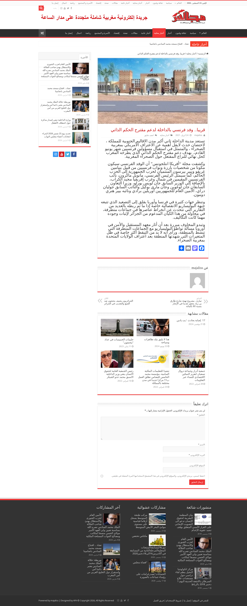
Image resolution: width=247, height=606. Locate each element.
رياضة (72, 3)
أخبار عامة (125, 3)
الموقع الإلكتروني (197, 465)
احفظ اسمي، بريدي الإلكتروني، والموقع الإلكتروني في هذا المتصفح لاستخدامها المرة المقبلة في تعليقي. (158, 476)
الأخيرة (84, 57)
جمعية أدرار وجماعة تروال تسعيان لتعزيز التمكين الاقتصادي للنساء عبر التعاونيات (191, 375)
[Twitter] (68, 8)
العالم (179, 3)
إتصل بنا (55, 3)
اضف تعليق (149, 135)
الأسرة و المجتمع (85, 3)
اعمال (64, 3)
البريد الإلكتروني (197, 455)
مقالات (115, 3)
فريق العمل (158, 600)
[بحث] (41, 8)
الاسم (201, 444)
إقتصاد (98, 3)
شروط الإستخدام (173, 600)
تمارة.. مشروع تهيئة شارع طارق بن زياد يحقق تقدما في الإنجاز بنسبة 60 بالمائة (186, 302)
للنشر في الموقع (200, 600)
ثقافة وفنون (158, 3)
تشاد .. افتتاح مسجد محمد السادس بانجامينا (169, 44)
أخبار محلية (137, 3)
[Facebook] (71, 8)
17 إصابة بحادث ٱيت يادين (191, 320)
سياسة (169, 3)
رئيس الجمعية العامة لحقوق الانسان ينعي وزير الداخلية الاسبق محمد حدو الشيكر (118, 374)
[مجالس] (176, 16)
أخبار (147, 3)
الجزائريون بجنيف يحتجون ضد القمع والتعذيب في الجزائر (118, 301)
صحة (107, 3)
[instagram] (61, 8)
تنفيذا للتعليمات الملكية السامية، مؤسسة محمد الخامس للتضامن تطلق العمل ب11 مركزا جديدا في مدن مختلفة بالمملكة (153, 377)
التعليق (201, 415)
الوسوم (84, 77)
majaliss (198, 135)
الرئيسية (202, 53)
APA (75, 600)
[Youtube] (64, 8)
